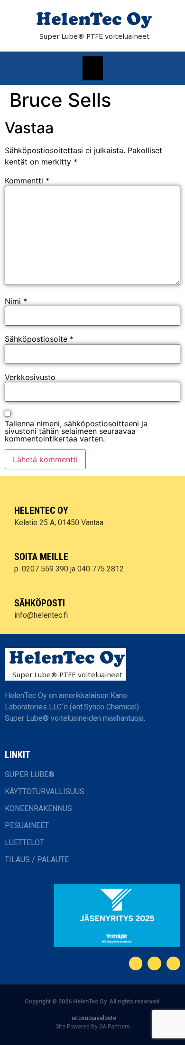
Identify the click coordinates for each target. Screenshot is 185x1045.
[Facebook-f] (136, 963)
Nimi (16, 301)
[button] (93, 68)
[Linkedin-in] (154, 963)
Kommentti (27, 180)
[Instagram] (173, 963)
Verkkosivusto (30, 377)
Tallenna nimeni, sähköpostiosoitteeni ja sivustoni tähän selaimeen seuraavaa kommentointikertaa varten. (76, 431)
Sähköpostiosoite (39, 339)
